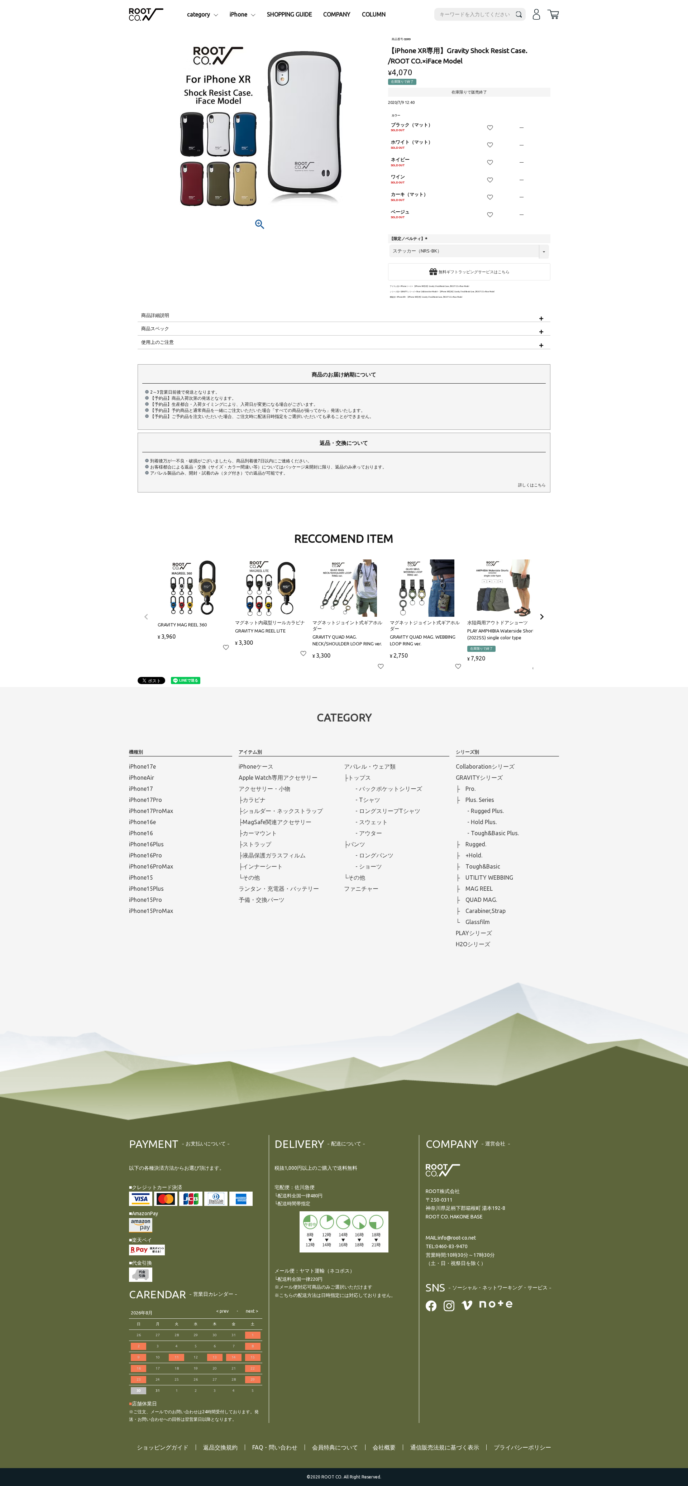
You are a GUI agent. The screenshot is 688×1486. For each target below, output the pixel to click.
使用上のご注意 (157, 342)
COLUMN (374, 14)
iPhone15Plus (146, 888)
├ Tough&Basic (478, 866)
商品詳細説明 (155, 315)
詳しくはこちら (532, 485)
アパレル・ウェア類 (370, 766)
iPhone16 (141, 833)
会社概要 (384, 1447)
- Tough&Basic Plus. (487, 833)
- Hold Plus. (476, 822)
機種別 (392, 297)
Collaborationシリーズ (485, 766)
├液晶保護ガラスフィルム (272, 855)
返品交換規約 (220, 1447)
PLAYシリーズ (474, 933)
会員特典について (335, 1447)
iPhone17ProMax (151, 811)
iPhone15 (141, 877)
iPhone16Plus (146, 844)
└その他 (249, 877)
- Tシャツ (362, 800)
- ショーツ (363, 866)
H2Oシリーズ (473, 944)
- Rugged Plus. (480, 811)
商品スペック (155, 328)
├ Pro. (466, 789)
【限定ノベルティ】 (409, 238)
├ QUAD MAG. (476, 900)
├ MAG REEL (474, 888)
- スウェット (366, 822)
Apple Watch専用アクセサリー (278, 777)
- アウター (363, 833)
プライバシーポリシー (522, 1447)
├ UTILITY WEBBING (484, 877)
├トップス (357, 777)
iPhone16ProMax (151, 866)
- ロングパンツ (368, 855)
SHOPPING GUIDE (289, 14)
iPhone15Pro (145, 900)
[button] (146, 616)
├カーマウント (258, 833)
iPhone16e (142, 822)
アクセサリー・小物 (264, 789)
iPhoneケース (406, 286)
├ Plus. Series (475, 800)
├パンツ (354, 844)
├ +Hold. (469, 855)
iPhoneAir (141, 777)
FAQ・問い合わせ (274, 1447)
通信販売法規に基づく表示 (444, 1447)
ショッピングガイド (162, 1447)
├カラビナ (252, 800)
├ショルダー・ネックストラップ (281, 811)
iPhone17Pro (145, 800)
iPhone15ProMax (151, 911)
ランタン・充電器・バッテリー (279, 888)
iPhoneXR (401, 297)
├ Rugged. (471, 844)
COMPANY (336, 14)
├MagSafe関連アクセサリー (275, 822)
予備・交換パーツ (262, 900)
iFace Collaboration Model (426, 292)
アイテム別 (394, 286)
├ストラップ (255, 844)
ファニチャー (361, 888)
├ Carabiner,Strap (481, 911)
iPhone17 (141, 789)
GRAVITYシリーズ (408, 292)
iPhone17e (142, 766)
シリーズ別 (394, 292)
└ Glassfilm (473, 922)
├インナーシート (261, 866)
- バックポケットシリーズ (383, 789)
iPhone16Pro (145, 855)
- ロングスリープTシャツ (382, 811)
